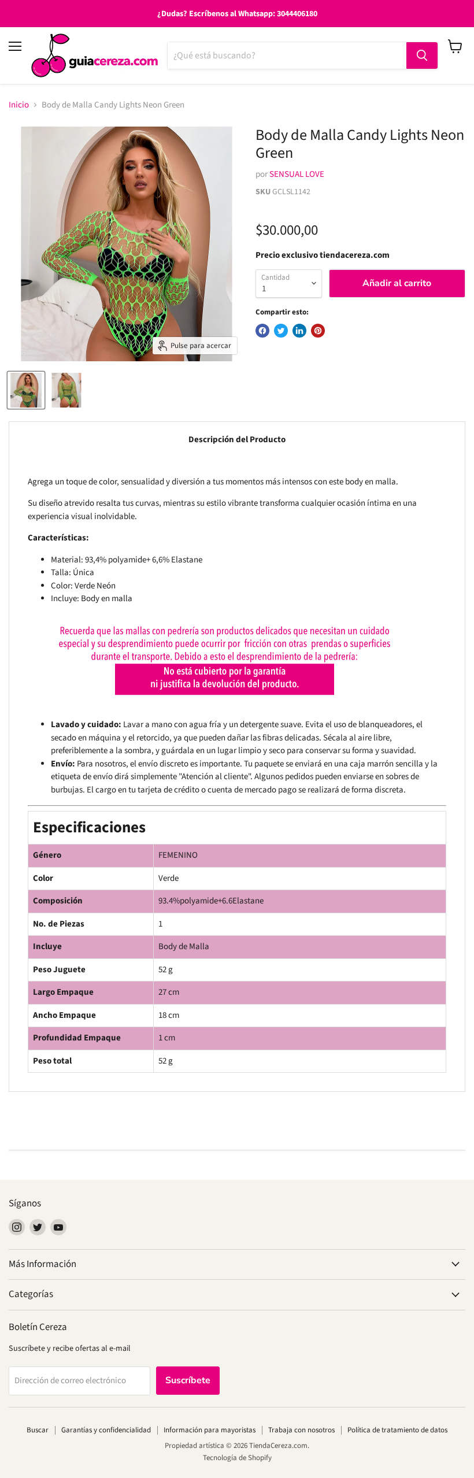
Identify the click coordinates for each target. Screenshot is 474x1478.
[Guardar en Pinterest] (318, 331)
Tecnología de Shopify (237, 1458)
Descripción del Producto (237, 440)
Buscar (38, 1430)
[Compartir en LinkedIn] (299, 331)
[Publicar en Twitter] (281, 331)
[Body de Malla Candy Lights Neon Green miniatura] (26, 390)
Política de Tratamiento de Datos (397, 1430)
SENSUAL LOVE (296, 174)
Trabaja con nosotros (301, 1430)
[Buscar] (422, 55)
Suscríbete (187, 1380)
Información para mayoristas (209, 1430)
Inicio (19, 105)
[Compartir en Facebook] (262, 331)
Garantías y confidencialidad (106, 1430)
